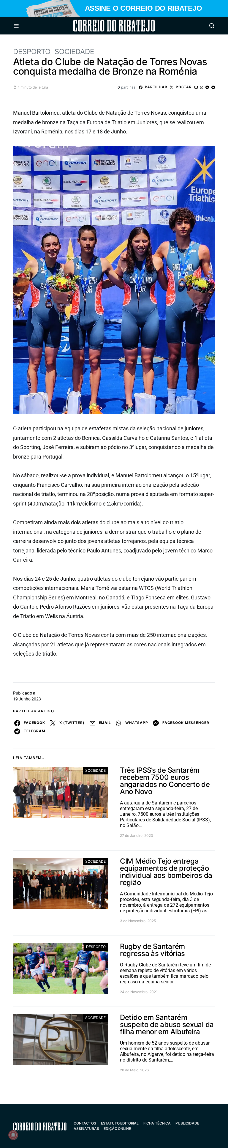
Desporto (31, 51)
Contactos (85, 1123)
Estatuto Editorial (120, 1123)
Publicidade (187, 1123)
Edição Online (117, 1128)
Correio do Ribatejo (99, 25)
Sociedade (74, 51)
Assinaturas (86, 1128)
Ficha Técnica (157, 1123)
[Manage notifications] (13, 1135)
